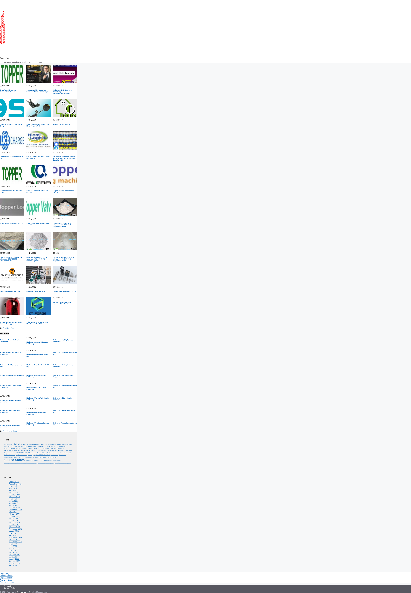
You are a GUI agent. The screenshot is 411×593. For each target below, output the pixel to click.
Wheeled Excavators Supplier (46, 463)
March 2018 (13, 503)
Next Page (10, 328)
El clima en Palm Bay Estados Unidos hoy (63, 365)
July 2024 (13, 499)
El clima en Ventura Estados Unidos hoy (65, 424)
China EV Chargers (27, 448)
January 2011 (14, 525)
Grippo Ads (4, 58)
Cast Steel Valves (61, 446)
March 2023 (13, 501)
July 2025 (13, 486)
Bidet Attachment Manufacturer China (11, 191)
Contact (7, 586)
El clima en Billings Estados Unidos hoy (65, 386)
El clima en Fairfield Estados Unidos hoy (62, 399)
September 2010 (15, 529)
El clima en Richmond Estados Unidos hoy (63, 376)
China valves (8, 450)
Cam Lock (7, 446)
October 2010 (14, 527)
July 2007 (13, 550)
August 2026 (14, 482)
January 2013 (14, 520)
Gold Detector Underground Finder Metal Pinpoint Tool (38, 125)
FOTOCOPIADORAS (21, 453)
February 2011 (14, 522)
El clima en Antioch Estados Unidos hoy (65, 353)
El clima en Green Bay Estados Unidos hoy (36, 388)
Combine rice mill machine (35, 291)
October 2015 (14, 507)
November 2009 (15, 537)
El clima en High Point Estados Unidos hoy (10, 401)
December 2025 (15, 484)
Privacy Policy (10, 588)
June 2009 (13, 546)
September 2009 (15, 542)
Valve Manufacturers (46, 460)
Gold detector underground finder (37, 453)
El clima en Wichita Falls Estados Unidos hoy (37, 399)
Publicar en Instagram (9, 582)
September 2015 (15, 510)
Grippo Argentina (7, 573)
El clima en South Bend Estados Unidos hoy (11, 353)
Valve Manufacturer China (32, 460)
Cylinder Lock (33, 450)
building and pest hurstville (62, 124)
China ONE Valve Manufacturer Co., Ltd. (37, 191)
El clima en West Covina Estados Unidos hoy (37, 424)
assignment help (8, 444)
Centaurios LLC (23, 592)
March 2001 (13, 565)
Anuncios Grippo (6, 580)
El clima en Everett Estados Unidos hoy (38, 365)
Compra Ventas (6, 576)
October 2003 (14, 561)
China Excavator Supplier (57, 448)
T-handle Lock (28, 457)
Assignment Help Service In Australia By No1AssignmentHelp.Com (62, 91)
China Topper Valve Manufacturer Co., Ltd (38, 224)
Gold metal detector (52, 453)
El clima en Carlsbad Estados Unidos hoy (10, 411)
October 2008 (14, 548)
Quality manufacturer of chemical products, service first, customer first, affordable (64, 158)
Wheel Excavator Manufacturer (63, 463)
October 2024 (14, 497)
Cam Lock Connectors (17, 446)
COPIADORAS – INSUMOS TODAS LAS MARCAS (38, 157)
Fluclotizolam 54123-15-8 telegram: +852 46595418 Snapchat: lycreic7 (62, 224)
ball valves (18, 444)
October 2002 (14, 563)
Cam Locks (41, 446)
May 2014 (12, 512)
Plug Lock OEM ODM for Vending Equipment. (46, 455)
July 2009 (13, 544)
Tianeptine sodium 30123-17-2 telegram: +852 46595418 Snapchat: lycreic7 (63, 259)
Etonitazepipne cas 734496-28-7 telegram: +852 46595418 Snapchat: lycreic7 (11, 259)
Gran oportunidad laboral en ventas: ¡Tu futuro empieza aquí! (37, 91)
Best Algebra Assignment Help (10, 291)
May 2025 (13, 488)
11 (7, 431)
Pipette (30, 455)
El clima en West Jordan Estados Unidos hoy (11, 386)
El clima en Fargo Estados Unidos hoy (64, 411)
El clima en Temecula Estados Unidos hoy (10, 340)
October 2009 (14, 540)
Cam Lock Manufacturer (30, 446)
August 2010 (14, 531)
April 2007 (13, 552)
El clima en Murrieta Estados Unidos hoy (36, 376)
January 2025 (14, 495)
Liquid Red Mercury (21, 455)
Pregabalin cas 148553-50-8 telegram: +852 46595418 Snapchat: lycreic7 (36, 259)
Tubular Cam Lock (52, 457)
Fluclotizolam (68, 450)
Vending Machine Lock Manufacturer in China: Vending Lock (20, 463)
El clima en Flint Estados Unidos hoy (11, 365)
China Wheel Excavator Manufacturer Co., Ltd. (8, 91)
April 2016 (13, 505)
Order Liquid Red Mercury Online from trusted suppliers (11, 323)
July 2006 (13, 557)
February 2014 (14, 514)
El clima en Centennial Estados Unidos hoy (37, 343)
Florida (60, 451)
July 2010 (12, 533)
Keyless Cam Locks (9, 455)
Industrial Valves (63, 453)
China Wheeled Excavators (21, 450)
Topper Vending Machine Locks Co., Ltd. (63, 191)
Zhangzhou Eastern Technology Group (11, 125)
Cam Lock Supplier (50, 446)
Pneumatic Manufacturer (10, 457)
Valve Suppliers (57, 460)
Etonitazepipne (42, 450)
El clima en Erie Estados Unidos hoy (37, 355)
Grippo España (6, 578)
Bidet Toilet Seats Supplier (48, 444)
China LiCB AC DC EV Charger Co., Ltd (12, 157)
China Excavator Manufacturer (41, 448)
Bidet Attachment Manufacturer (31, 444)
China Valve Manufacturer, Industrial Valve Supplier (62, 303)
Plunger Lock (62, 455)
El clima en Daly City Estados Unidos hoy (63, 340)
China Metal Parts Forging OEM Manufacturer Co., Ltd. (37, 323)
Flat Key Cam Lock (52, 450)
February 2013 (14, 518)
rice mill (21, 457)
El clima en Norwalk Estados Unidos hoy (36, 413)
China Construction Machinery (12, 448)
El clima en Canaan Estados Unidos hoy (12, 376)
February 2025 (14, 492)
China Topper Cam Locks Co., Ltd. (11, 223)
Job (70, 453)
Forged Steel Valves (9, 453)
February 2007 (14, 555)
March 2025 (13, 490)
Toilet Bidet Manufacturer (39, 457)
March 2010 (13, 535)
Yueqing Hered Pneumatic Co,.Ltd (64, 291)
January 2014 (14, 516)
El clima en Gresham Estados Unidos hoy (10, 426)
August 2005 (14, 559)
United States (14, 460)
